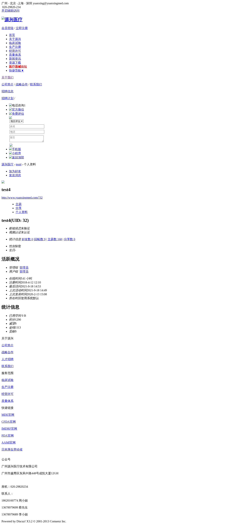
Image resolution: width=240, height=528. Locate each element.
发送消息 (15, 175)
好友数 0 (27, 239)
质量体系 (15, 54)
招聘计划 (8, 98)
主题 (19, 204)
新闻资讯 (15, 58)
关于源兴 (15, 39)
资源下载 (15, 62)
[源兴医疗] (12, 19)
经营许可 (15, 50)
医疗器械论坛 (18, 66)
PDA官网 (8, 435)
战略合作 (22, 84)
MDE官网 (8, 414)
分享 (19, 208)
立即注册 (22, 28)
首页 (12, 35)
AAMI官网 (9, 442)
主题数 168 (55, 239)
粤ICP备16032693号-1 (81, 521)
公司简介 (8, 84)
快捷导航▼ (16, 70)
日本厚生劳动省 (12, 449)
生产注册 (15, 46)
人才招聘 (8, 359)
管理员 (24, 267)
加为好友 (15, 171)
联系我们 (36, 84)
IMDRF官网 (9, 428)
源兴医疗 (8, 164)
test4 (18, 164)
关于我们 (8, 77)
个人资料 (22, 212)
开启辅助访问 (11, 10)
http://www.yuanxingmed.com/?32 (22, 197)
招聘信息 (8, 91)
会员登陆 (8, 28)
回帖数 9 (40, 239)
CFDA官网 (9, 421)
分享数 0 (69, 239)
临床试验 (15, 42)
